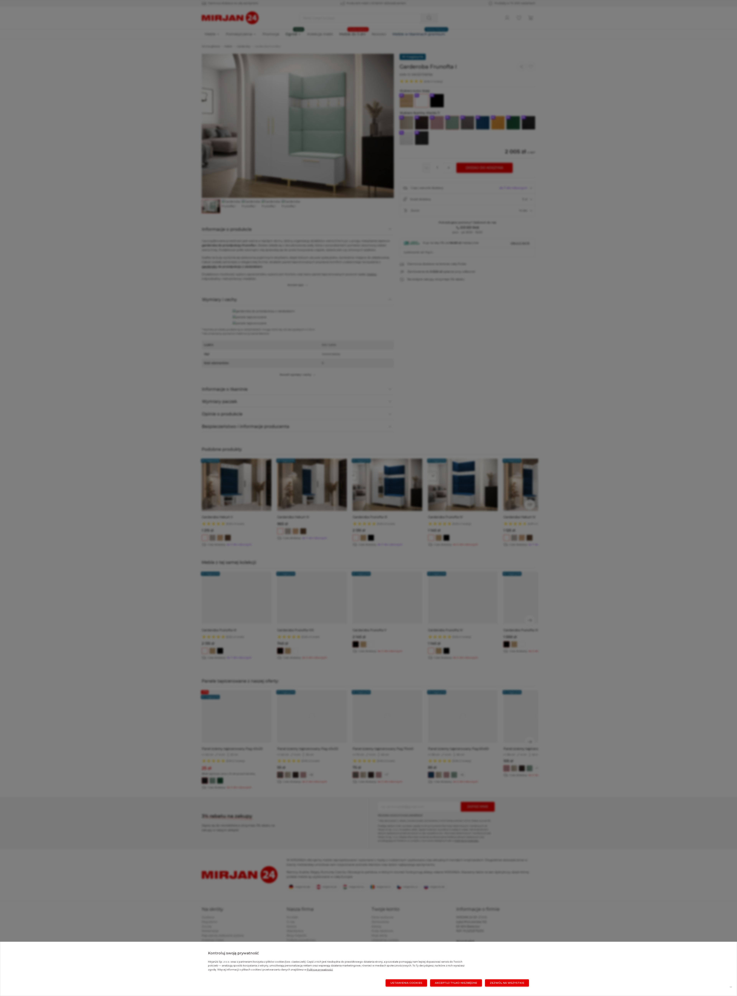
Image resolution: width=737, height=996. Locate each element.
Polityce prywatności (320, 969)
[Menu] (731, 988)
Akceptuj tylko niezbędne (456, 982)
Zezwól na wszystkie (507, 982)
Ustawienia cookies (406, 982)
